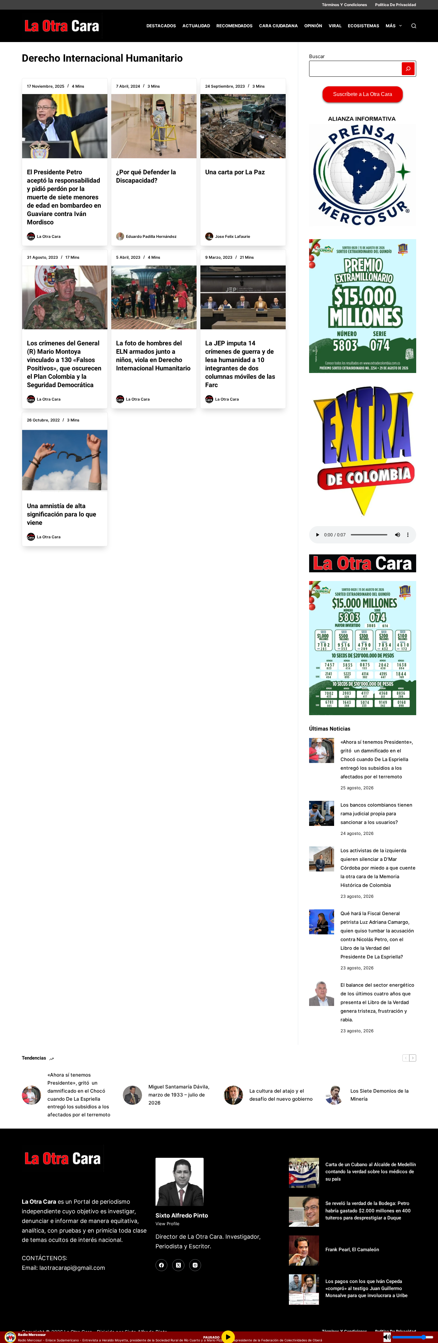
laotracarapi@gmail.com (72, 1267)
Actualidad (196, 25)
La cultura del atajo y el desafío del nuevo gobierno (281, 1095)
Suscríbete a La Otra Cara (362, 94)
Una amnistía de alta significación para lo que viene (61, 514)
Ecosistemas (363, 25)
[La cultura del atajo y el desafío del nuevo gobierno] (233, 1095)
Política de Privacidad (395, 4)
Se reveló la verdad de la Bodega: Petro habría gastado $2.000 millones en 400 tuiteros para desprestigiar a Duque (368, 1210)
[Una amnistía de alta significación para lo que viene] (64, 460)
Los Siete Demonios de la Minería (379, 1095)
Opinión (313, 25)
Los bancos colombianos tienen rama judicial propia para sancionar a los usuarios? (376, 813)
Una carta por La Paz (235, 172)
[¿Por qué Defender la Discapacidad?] (154, 126)
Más (391, 25)
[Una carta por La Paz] (243, 126)
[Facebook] (162, 1265)
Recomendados (234, 25)
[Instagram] (195, 1265)
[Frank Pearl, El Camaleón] (304, 1250)
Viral (335, 25)
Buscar (317, 56)
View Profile (168, 1223)
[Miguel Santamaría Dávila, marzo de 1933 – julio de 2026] (132, 1095)
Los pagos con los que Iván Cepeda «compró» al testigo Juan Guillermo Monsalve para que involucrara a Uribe (366, 1288)
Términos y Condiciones (344, 4)
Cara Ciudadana (278, 25)
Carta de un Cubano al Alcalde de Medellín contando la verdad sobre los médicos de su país (370, 1172)
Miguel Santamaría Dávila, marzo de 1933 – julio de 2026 (178, 1095)
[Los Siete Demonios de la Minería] (334, 1095)
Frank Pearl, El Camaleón (352, 1249)
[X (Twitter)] (178, 1265)
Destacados (161, 25)
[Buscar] (413, 25)
